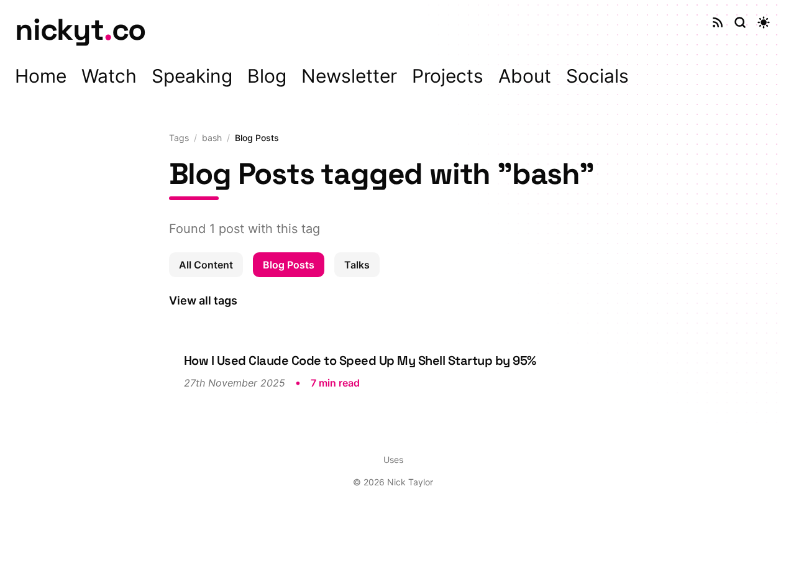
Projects (447, 76)
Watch (109, 76)
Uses (393, 459)
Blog (266, 76)
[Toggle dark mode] (763, 22)
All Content (206, 265)
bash (212, 137)
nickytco (80, 29)
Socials (597, 76)
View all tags (203, 300)
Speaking (192, 76)
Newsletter (349, 76)
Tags (179, 137)
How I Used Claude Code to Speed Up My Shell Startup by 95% (360, 360)
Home (40, 76)
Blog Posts (288, 265)
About (524, 76)
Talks (357, 265)
